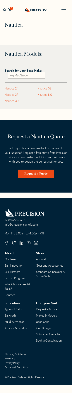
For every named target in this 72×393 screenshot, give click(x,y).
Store (40, 253)
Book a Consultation (49, 340)
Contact (10, 295)
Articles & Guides (16, 328)
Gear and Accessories (49, 265)
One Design (43, 328)
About (9, 253)
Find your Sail (46, 303)
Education (12, 303)
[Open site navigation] (63, 10)
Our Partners (12, 272)
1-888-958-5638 (15, 220)
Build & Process (14, 322)
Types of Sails (13, 309)
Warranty (10, 358)
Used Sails (42, 322)
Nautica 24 (11, 88)
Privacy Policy (12, 363)
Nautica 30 (11, 101)
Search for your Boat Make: (23, 70)
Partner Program (15, 278)
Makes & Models (46, 315)
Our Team (10, 259)
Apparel (41, 259)
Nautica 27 (11, 94)
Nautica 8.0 (44, 94)
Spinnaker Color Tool (49, 334)
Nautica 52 (44, 88)
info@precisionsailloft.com (21, 225)
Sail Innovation (14, 265)
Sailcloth (10, 315)
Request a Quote (36, 173)
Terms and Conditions (16, 367)
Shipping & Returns (15, 354)
